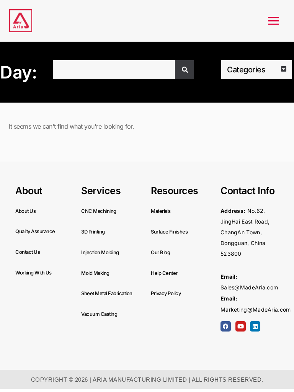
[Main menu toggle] (273, 21)
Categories (246, 69)
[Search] (184, 69)
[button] (256, 70)
